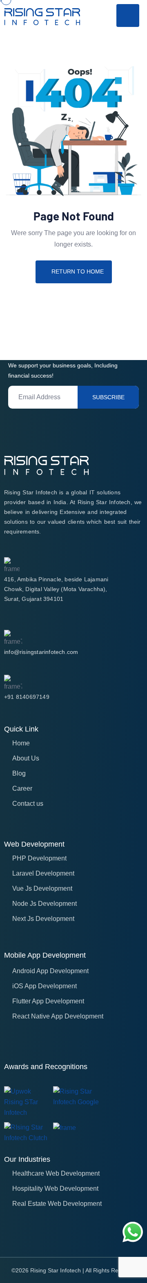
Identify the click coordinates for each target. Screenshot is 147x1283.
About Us (25, 758)
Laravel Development (43, 873)
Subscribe (108, 397)
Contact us (27, 803)
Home (21, 743)
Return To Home (77, 271)
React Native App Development (57, 1016)
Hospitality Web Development (55, 1188)
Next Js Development (43, 918)
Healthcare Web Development (56, 1173)
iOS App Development (44, 986)
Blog (19, 773)
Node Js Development (44, 903)
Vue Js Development (42, 888)
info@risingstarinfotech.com (41, 652)
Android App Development (50, 970)
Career (22, 788)
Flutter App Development (48, 1001)
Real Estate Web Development (57, 1203)
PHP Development (39, 858)
